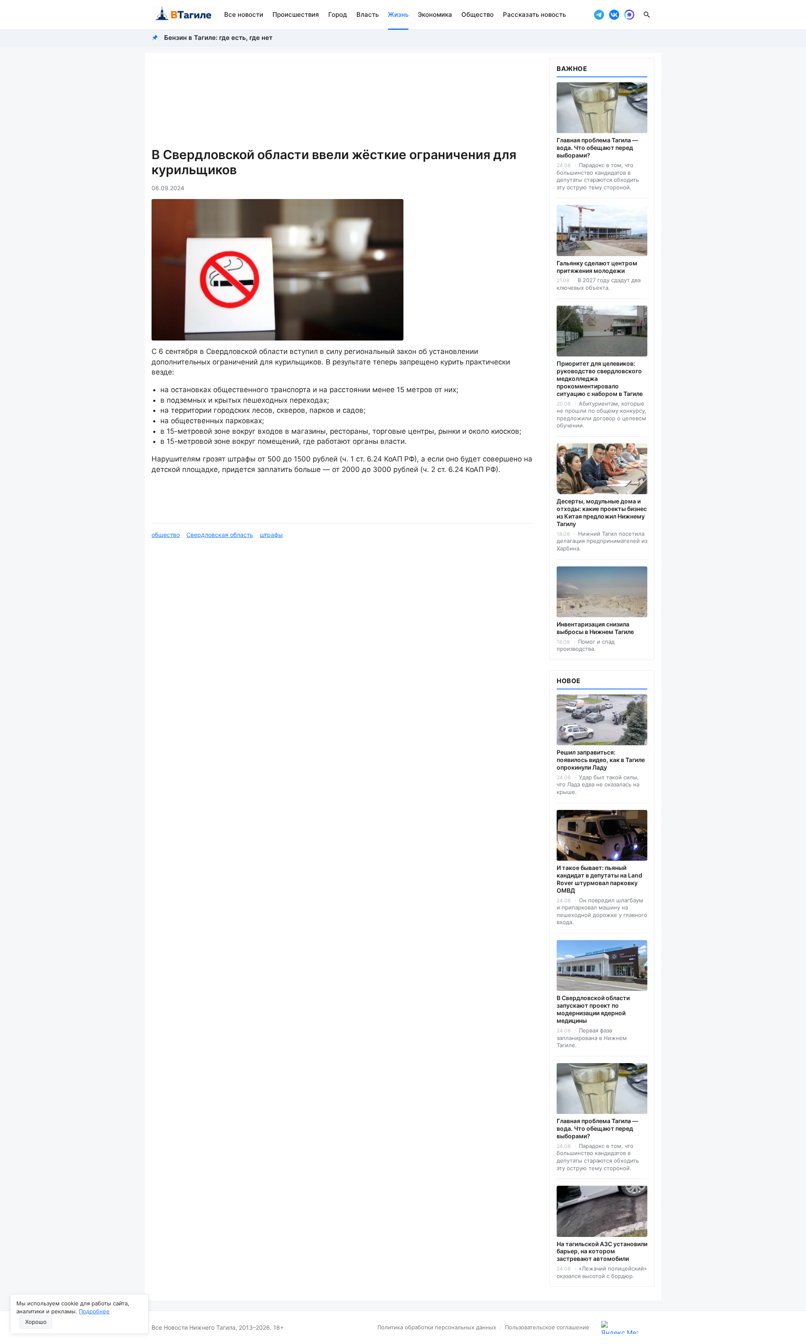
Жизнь (398, 14)
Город (337, 14)
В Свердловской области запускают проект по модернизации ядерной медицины (593, 1009)
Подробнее (94, 1311)
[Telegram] (599, 15)
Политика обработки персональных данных (436, 1327)
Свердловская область (219, 534)
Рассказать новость (534, 14)
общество (166, 534)
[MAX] (629, 15)
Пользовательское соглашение (547, 1327)
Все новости (243, 14)
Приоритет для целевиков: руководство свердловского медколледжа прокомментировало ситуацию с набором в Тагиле (600, 378)
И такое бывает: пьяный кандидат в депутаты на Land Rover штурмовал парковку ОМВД (599, 879)
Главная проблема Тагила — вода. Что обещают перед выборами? (597, 147)
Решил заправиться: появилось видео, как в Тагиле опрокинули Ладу (601, 760)
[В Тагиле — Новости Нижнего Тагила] (183, 14)
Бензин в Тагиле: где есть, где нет (218, 38)
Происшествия (295, 14)
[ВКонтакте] (614, 15)
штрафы (271, 534)
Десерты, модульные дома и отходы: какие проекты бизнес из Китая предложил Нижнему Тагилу (602, 512)
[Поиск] (646, 14)
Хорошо (36, 1321)
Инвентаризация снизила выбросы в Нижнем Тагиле (595, 628)
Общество (477, 14)
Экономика (435, 14)
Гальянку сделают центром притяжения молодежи (597, 266)
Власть (367, 14)
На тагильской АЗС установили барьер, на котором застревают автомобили (602, 1251)
